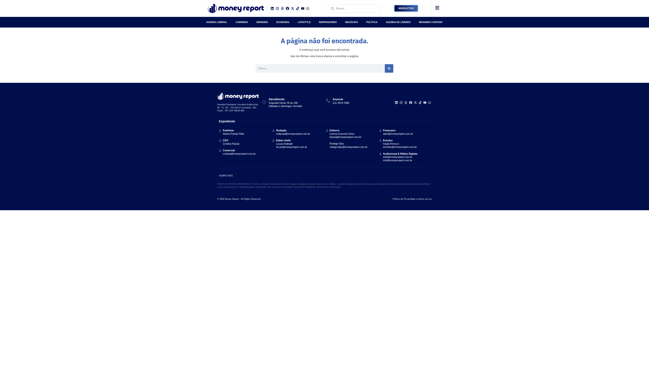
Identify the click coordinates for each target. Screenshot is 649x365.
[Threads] (282, 8)
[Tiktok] (297, 8)
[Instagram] (277, 8)
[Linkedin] (272, 8)
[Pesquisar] (389, 68)
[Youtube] (302, 8)
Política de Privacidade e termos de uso (412, 199)
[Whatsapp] (307, 8)
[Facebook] (287, 8)
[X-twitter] (292, 8)
